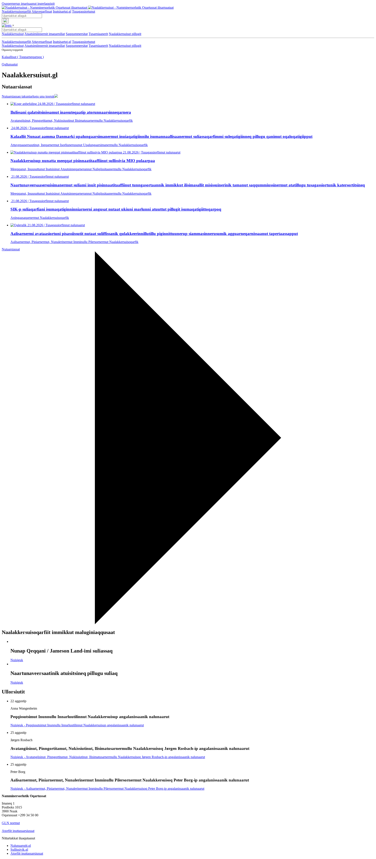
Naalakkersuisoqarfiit (16, 11)
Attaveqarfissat (42, 11)
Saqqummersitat (77, 45)
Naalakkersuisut (13, 45)
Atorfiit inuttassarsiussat (18, 831)
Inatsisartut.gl (62, 11)
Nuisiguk (16, 660)
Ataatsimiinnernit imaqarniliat (44, 45)
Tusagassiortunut (83, 11)
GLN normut (11, 823)
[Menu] (5, 21)
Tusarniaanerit (98, 45)
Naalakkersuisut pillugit (125, 45)
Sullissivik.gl (19, 849)
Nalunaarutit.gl (20, 845)
